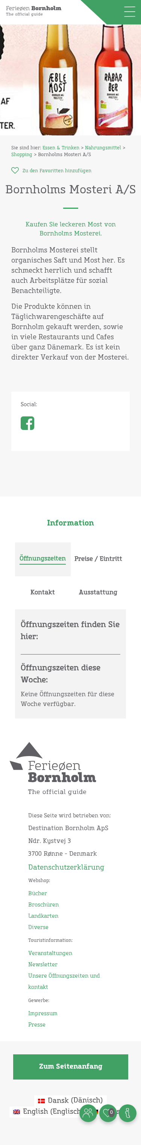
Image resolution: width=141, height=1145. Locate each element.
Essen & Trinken (60, 148)
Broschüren (43, 905)
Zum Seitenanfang (70, 1066)
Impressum (43, 1013)
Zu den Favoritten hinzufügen (57, 171)
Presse (36, 1025)
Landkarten (43, 916)
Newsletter (43, 964)
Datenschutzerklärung (66, 867)
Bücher (37, 893)
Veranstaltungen (50, 953)
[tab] (43, 559)
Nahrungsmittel (103, 148)
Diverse (38, 927)
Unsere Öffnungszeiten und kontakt (64, 981)
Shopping (21, 155)
